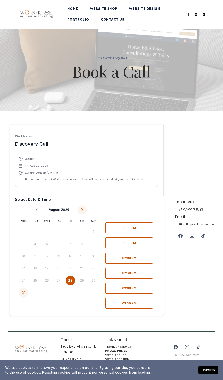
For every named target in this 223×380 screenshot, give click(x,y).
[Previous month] (36, 209)
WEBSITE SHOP (103, 8)
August (54, 210)
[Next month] (82, 209)
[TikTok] (203, 235)
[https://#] (188, 14)
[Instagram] (192, 235)
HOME (73, 8)
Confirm (208, 370)
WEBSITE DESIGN (144, 8)
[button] (81, 169)
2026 (65, 210)
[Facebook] (180, 235)
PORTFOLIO (78, 19)
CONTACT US (113, 19)
